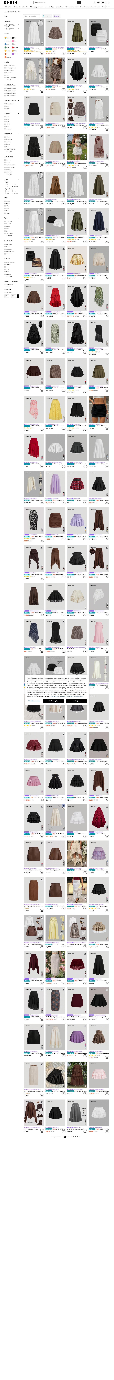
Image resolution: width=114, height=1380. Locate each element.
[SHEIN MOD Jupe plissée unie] (55, 1113)
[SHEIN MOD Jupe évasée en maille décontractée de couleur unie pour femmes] (55, 484)
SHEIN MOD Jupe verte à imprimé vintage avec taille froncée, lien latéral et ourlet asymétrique (99, 313)
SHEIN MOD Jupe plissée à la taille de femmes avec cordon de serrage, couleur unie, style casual (99, 1091)
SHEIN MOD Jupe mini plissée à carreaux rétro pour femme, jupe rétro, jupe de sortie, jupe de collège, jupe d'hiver (55, 49)
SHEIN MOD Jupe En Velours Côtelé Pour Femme (34, 313)
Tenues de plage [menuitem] (49, 7)
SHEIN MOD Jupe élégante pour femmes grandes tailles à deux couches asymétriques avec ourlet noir (34, 1017)
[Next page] (80, 1137)
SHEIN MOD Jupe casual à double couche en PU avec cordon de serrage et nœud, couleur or (77, 275)
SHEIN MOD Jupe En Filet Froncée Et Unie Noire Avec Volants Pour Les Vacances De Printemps (99, 723)
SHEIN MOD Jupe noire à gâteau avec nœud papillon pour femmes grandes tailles (34, 834)
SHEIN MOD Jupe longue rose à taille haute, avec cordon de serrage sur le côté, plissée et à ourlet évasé (99, 649)
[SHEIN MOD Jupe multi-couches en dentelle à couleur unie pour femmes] (77, 781)
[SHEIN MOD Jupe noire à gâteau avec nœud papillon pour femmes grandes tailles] (34, 817)
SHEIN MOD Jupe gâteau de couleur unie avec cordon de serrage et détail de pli (99, 906)
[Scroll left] (106, 7)
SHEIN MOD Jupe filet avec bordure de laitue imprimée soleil (55, 1017)
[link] (98, 2)
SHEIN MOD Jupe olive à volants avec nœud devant (77, 49)
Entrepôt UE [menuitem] (25, 7)
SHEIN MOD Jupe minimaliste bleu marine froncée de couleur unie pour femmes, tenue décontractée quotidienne (99, 237)
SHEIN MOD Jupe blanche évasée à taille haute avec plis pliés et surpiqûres (99, 464)
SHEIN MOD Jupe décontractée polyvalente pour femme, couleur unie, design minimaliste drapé (77, 1017)
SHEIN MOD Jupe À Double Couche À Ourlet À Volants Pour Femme (34, 464)
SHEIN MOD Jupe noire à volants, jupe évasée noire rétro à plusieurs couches (77, 87)
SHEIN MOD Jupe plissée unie (55, 1129)
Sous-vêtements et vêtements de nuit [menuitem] (90, 7)
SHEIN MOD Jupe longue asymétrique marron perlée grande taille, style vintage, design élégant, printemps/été (34, 1129)
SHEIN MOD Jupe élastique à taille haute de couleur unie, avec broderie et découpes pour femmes (77, 612)
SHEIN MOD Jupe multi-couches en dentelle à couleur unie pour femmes (77, 797)
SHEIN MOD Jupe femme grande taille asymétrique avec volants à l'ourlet (34, 574)
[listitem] (33, 37)
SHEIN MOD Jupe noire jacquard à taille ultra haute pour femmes (55, 797)
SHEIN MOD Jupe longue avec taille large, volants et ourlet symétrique (34, 612)
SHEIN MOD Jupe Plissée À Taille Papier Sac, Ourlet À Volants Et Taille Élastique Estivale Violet (77, 536)
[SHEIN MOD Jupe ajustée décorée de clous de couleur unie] (55, 109)
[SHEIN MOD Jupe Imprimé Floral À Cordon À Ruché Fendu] (34, 520)
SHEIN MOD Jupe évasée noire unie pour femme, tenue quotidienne (99, 980)
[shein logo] (10, 2)
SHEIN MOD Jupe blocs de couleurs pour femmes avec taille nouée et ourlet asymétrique (99, 944)
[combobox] (31, 16)
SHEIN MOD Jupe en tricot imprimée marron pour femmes (99, 163)
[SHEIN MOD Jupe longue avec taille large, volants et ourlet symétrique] (34, 596)
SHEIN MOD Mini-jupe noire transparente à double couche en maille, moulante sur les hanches (99, 426)
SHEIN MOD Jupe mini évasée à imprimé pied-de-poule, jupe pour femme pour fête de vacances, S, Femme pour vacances (77, 649)
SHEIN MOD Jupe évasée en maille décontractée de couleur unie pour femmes (55, 500)
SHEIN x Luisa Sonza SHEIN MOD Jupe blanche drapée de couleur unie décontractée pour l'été (55, 464)
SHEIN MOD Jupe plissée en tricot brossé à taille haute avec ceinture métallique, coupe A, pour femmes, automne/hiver (55, 163)
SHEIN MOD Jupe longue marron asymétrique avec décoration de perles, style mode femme (34, 980)
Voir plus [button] (9, 79)
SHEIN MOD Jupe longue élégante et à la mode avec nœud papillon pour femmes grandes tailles (55, 980)
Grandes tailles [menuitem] (59, 7)
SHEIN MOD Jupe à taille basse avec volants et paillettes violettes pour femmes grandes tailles (77, 1053)
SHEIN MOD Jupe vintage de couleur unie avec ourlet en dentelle (77, 834)
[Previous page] (63, 1137)
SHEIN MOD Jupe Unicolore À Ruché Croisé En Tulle (55, 536)
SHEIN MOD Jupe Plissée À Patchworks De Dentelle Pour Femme (55, 723)
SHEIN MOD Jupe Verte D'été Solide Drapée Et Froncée (99, 388)
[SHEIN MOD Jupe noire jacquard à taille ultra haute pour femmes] (55, 781)
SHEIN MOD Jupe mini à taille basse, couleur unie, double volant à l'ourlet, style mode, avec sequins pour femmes (34, 761)
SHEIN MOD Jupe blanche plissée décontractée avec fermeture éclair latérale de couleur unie (99, 87)
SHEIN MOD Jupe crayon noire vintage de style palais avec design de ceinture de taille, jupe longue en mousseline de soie (55, 275)
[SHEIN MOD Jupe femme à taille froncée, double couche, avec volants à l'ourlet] (34, 669)
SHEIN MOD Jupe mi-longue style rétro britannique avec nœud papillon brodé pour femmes (55, 426)
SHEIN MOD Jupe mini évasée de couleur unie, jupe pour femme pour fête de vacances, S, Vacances (34, 125)
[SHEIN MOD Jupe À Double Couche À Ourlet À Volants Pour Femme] (34, 447)
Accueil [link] (6, 12)
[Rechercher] (79, 2)
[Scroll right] (108, 7)
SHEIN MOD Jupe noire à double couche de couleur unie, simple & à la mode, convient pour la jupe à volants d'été (77, 388)
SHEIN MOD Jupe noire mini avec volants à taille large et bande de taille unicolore (99, 761)
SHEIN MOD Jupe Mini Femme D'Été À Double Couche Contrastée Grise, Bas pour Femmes (77, 723)
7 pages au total (56, 1136)
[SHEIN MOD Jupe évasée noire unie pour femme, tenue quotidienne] (99, 964)
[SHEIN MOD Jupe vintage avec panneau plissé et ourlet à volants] (55, 1037)
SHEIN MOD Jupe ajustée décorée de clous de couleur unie (55, 125)
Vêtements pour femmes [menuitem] (36, 7)
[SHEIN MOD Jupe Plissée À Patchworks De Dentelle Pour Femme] (55, 707)
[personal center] (95, 2)
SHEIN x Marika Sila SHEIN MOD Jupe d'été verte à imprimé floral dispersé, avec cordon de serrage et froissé (55, 350)
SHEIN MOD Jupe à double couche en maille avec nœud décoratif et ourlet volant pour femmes (99, 870)
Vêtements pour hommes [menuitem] (71, 7)
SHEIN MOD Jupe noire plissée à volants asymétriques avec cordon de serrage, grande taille (34, 163)
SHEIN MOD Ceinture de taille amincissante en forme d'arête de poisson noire (55, 1091)
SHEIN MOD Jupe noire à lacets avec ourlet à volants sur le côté (77, 574)
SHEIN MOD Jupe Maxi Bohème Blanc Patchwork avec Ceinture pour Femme (99, 125)
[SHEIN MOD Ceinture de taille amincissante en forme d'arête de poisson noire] (55, 1075)
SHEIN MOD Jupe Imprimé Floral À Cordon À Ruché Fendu (34, 536)
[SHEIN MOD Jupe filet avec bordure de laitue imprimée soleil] (55, 1000)
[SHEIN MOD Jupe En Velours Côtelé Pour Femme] (34, 297)
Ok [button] (18, 296)
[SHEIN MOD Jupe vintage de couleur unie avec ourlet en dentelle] (77, 817)
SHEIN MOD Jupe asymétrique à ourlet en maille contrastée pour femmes (99, 350)
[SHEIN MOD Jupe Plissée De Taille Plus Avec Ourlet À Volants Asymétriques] (55, 745)
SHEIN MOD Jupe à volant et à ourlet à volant (77, 237)
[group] (11, 25)
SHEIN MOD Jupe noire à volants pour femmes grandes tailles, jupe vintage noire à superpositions (77, 313)
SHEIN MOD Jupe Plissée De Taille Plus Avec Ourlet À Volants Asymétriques (55, 761)
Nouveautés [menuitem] (17, 7)
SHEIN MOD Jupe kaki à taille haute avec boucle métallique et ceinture (99, 201)
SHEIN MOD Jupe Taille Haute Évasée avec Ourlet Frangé (77, 426)
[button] (105, 2)
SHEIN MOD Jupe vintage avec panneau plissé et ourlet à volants (55, 1053)
